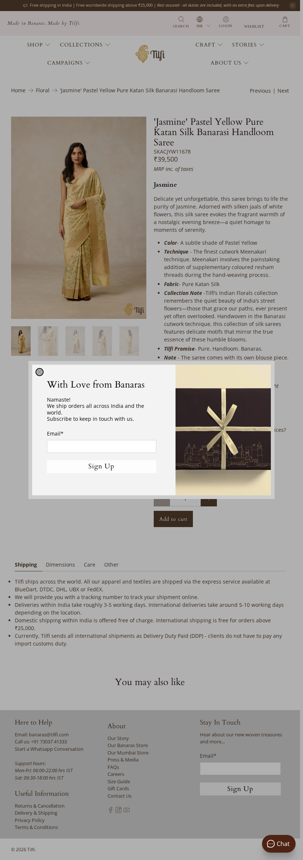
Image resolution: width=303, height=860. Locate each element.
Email (55, 433)
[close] (39, 372)
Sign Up (101, 466)
